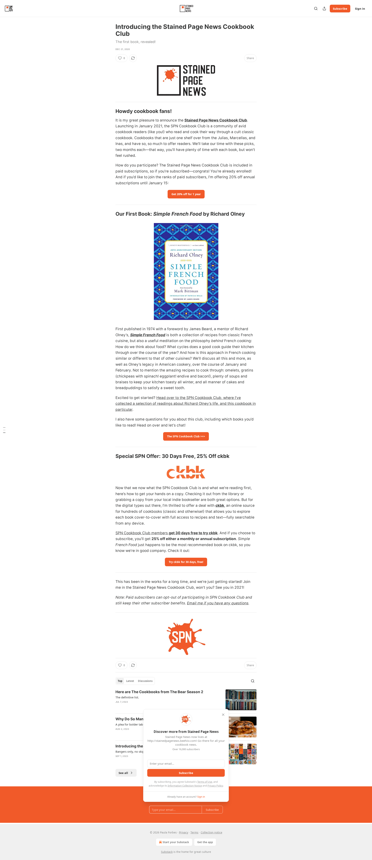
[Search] (316, 8)
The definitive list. (127, 697)
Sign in (360, 8)
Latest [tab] (130, 681)
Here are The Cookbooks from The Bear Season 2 (159, 692)
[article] (186, 700)
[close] (223, 715)
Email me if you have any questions (217, 603)
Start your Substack (176, 842)
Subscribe (340, 8)
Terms (194, 832)
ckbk (219, 505)
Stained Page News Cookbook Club (215, 120)
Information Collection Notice (185, 785)
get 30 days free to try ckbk (193, 533)
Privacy (183, 832)
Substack (167, 852)
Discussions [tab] (145, 681)
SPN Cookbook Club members (142, 533)
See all (123, 773)
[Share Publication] (324, 8)
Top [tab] (120, 681)
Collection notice (211, 832)
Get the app (205, 842)
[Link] (110, 111)
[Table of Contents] (4, 430)
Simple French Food (147, 335)
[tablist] (135, 681)
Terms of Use (204, 781)
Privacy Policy (215, 785)
